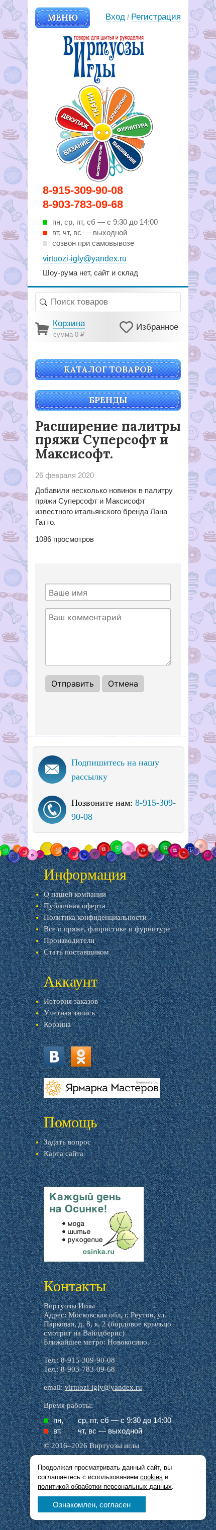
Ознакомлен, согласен (92, 1504)
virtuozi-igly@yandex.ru (103, 1387)
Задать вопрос (67, 1142)
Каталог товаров (108, 369)
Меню (62, 17)
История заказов (71, 1001)
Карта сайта (63, 1154)
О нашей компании (75, 894)
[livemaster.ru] (102, 1088)
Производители (69, 940)
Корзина (57, 1024)
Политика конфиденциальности (95, 917)
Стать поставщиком (76, 952)
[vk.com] (54, 1056)
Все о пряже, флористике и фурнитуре (107, 929)
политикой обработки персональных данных (105, 1486)
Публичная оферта (74, 906)
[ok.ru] (81, 1056)
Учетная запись (69, 1013)
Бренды (108, 400)
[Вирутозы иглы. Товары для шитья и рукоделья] (104, 108)
